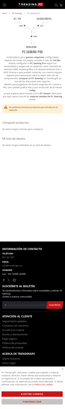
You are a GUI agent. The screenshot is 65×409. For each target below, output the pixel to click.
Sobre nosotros (11, 358)
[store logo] (31, 4)
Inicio (4, 13)
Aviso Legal (8, 363)
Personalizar (32, 401)
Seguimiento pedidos (14, 321)
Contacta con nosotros (15, 325)
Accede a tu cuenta (13, 330)
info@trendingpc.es (12, 265)
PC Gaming (17, 13)
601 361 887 (8, 257)
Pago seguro (9, 338)
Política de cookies (12, 347)
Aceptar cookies (32, 394)
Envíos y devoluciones (15, 334)
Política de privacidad (14, 343)
